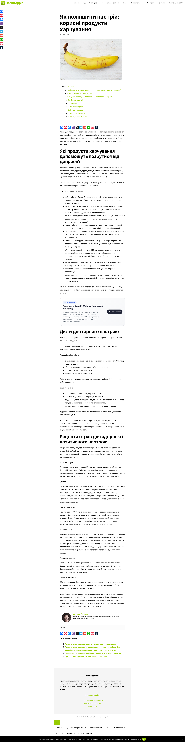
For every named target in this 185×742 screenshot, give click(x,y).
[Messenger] (69, 127)
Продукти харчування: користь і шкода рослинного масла (90, 644)
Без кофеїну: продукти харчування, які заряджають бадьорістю (93, 653)
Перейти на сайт (115, 312)
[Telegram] (81, 127)
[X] (77, 127)
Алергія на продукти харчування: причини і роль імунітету (90, 650)
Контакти (161, 3)
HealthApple (14, 3)
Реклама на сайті (176, 3)
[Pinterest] (65, 127)
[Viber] (73, 127)
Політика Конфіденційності (92, 700)
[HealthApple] (3, 3)
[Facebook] (62, 127)
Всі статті (150, 3)
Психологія (135, 3)
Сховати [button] (71, 86)
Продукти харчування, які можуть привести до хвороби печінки (93, 647)
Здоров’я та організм (91, 3)
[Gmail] (85, 127)
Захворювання (113, 3)
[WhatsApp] (89, 127)
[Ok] (183, 739)
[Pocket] (92, 127)
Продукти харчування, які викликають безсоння (86, 656)
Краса (125, 3)
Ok (144, 739)
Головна (76, 3)
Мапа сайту (92, 706)
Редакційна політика (92, 703)
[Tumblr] (96, 127)
